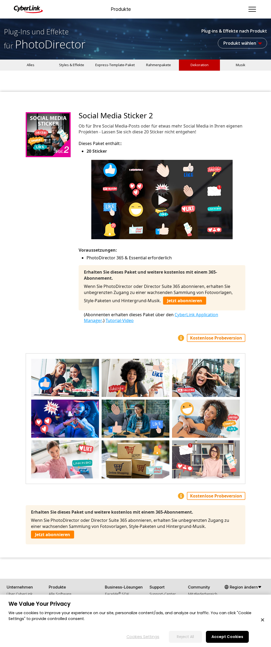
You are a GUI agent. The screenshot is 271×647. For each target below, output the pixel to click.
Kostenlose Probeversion (216, 338)
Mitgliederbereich (202, 593)
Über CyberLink (20, 593)
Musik (240, 64)
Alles (30, 64)
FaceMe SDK (117, 593)
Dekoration (200, 64)
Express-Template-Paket (115, 64)
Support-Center (163, 593)
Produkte (121, 9)
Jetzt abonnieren (184, 301)
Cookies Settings (143, 636)
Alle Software (60, 593)
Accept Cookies (227, 636)
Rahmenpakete (158, 64)
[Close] (262, 620)
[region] (135, 621)
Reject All (185, 636)
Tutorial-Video (120, 320)
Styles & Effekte (71, 64)
